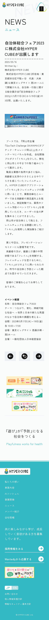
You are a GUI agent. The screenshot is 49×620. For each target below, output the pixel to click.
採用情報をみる (14, 549)
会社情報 (10, 517)
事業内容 (10, 487)
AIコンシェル (12, 493)
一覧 (24, 356)
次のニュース (38, 356)
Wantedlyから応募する (18, 559)
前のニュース (10, 356)
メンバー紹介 (12, 511)
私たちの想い (12, 481)
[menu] (42, 7)
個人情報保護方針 (13, 598)
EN (15, 588)
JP (8, 588)
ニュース (10, 505)
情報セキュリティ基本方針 (18, 603)
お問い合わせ (11, 593)
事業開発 (10, 499)
